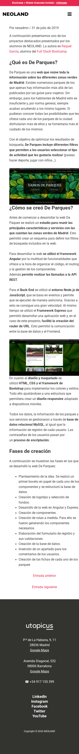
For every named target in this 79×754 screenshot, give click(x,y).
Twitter (39, 711)
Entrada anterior (44, 576)
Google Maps (39, 650)
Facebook (40, 706)
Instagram (39, 701)
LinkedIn (39, 696)
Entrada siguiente (44, 587)
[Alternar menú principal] (69, 14)
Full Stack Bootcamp (52, 51)
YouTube (39, 716)
